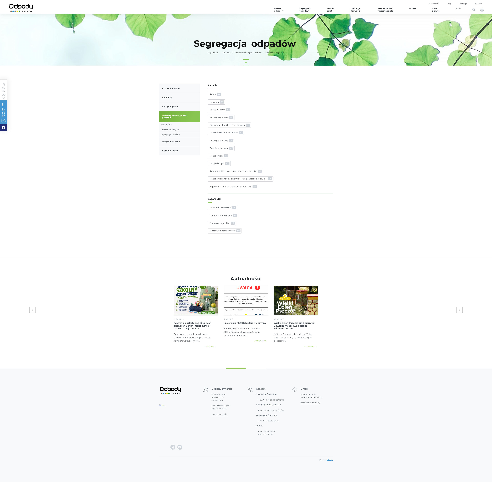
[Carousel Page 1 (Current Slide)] (236, 368)
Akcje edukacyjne (171, 88)
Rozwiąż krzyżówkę (219, 117)
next (459, 310)
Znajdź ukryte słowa (219, 148)
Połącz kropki (216, 156)
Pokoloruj (214, 102)
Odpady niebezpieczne (221, 215)
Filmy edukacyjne (171, 142)
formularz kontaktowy (310, 403)
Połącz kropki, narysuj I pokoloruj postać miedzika (233, 171)
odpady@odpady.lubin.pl (311, 397)
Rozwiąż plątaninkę (219, 140)
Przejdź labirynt (217, 163)
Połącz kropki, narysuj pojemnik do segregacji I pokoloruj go (238, 179)
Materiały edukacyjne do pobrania (174, 116)
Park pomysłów (170, 106)
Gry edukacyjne (170, 151)
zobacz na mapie (219, 414)
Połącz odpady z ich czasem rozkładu (227, 125)
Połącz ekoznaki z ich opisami (224, 133)
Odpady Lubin (213, 53)
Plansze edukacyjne (170, 130)
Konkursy (167, 97)
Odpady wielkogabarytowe (222, 231)
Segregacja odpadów (275, 53)
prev (32, 310)
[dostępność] (482, 10)
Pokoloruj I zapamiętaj (220, 208)
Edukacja (226, 53)
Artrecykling (166, 125)
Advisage (330, 460)
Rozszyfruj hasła (217, 110)
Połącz (213, 94)
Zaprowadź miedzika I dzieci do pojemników (231, 186)
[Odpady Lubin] (21, 7)
